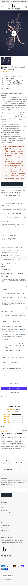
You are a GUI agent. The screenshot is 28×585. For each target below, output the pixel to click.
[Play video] (14, 33)
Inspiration (4, 505)
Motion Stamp (8, 579)
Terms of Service (5, 525)
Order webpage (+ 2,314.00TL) (13, 350)
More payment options (14, 392)
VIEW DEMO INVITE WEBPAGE (12, 184)
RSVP (14, 161)
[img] (5, 431)
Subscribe (6, 495)
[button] (5, 71)
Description (4, 397)
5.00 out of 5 (18, 409)
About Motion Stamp (6, 513)
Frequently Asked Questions (9, 507)
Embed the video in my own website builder (14, 346)
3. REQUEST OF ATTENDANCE (11, 214)
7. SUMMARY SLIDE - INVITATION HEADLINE (12, 275)
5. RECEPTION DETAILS (9, 235)
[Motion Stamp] (14, 7)
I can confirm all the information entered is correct (15, 374)
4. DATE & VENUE (7, 222)
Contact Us (4, 510)
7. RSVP (4, 290)
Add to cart (14, 383)
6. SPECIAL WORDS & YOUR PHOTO (13, 256)
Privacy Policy (5, 522)
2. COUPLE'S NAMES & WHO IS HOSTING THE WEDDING (11, 205)
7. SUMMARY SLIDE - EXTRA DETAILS (13, 298)
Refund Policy (5, 530)
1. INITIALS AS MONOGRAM (10, 195)
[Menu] (1, 7)
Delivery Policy (5, 528)
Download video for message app (14, 343)
